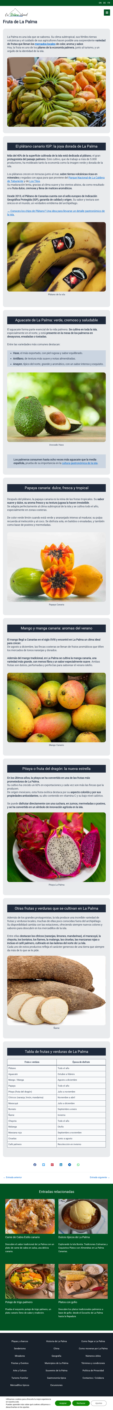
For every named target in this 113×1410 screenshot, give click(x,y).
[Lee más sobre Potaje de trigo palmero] (30, 1281)
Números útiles (93, 1356)
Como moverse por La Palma (93, 1348)
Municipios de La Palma (56, 1363)
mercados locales (45, 43)
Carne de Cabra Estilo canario (22, 1237)
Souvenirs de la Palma (56, 1370)
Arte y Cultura (19, 1370)
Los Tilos (34, 181)
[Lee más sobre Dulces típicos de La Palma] (83, 1216)
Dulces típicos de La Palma (74, 1237)
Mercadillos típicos (19, 1385)
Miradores (20, 1356)
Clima (56, 1348)
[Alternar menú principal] (107, 12)
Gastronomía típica (56, 1378)
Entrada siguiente (100, 1177)
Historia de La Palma (56, 1341)
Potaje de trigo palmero (19, 1302)
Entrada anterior (12, 1177)
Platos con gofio (67, 1302)
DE (104, 3)
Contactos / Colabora (93, 1378)
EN (100, 3)
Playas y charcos (19, 1341)
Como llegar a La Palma (93, 1341)
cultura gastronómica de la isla (80, 463)
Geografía (56, 1356)
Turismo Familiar (19, 1378)
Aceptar (63, 1403)
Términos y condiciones (93, 1363)
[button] (35, 1164)
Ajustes (98, 1403)
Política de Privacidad (93, 1370)
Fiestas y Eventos (20, 1363)
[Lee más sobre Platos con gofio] (83, 1281)
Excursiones (56, 1385)
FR (109, 3)
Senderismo (20, 1348)
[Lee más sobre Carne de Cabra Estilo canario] (30, 1216)
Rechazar (81, 1403)
